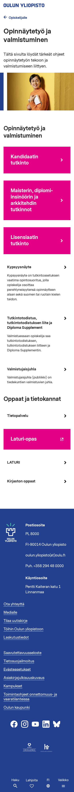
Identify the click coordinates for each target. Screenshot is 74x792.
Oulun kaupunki (17, 707)
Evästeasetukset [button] (17, 669)
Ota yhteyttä (14, 604)
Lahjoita (32, 780)
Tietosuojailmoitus (19, 661)
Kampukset (13, 686)
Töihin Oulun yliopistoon (23, 629)
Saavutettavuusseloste (22, 652)
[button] (63, 783)
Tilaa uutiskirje (15, 620)
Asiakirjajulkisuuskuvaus (24, 677)
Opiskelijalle (18, 17)
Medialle (10, 612)
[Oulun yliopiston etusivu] (37, 4)
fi (51, 785)
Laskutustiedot (16, 637)
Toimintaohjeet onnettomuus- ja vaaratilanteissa (30, 697)
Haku (15, 780)
